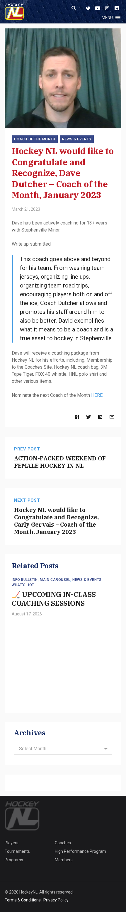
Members (64, 859)
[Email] (112, 416)
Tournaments (17, 851)
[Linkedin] (100, 416)
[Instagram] (107, 8)
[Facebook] (116, 8)
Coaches (63, 842)
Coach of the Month (34, 139)
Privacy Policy (56, 900)
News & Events (76, 139)
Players (11, 842)
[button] (107, 17)
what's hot (23, 585)
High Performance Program (80, 851)
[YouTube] (97, 8)
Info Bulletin (25, 580)
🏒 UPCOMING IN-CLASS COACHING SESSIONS (54, 599)
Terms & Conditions (23, 900)
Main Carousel (55, 580)
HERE (97, 395)
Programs (14, 859)
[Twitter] (88, 8)
